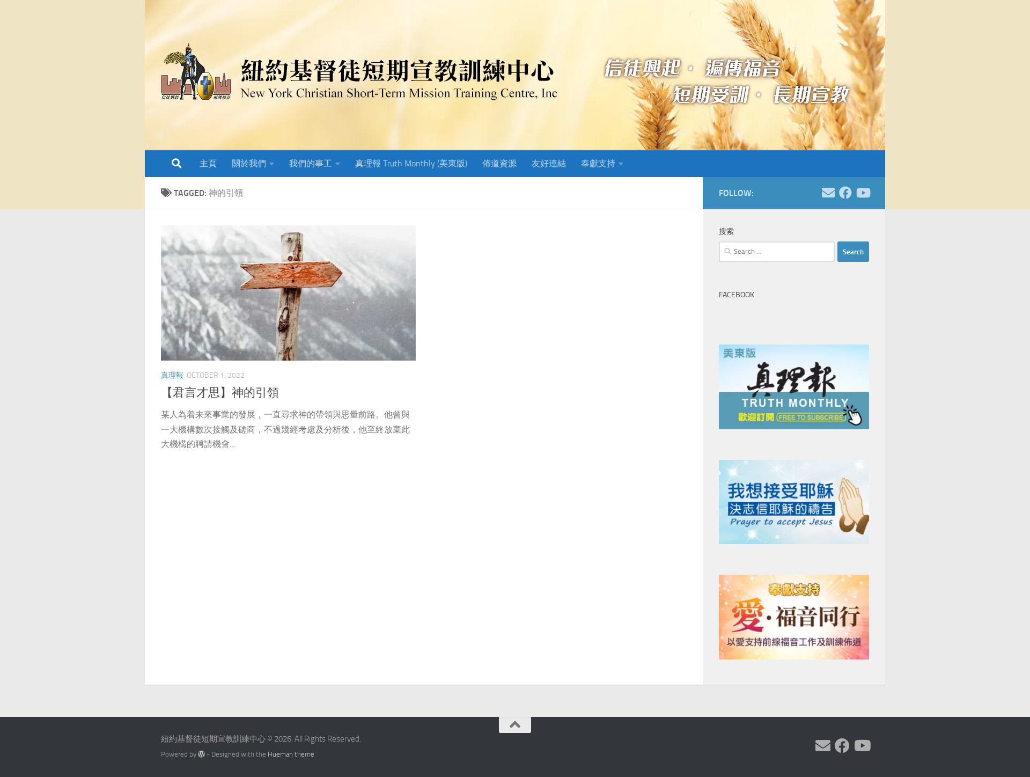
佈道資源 (499, 163)
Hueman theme (291, 754)
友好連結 (549, 163)
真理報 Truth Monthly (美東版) (411, 163)
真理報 (172, 375)
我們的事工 (310, 163)
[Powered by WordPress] (201, 754)
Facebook (736, 294)
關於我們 (249, 163)
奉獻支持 (598, 163)
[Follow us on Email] (828, 192)
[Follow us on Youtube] (862, 192)
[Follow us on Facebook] (845, 192)
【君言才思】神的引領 (220, 393)
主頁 (208, 163)
